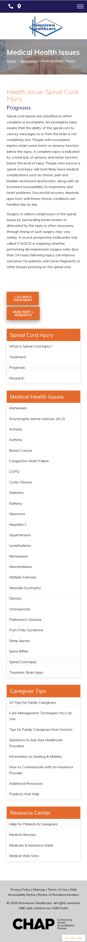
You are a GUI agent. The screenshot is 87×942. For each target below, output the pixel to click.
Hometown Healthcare (35, 903)
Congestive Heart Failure (29, 461)
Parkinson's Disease (25, 619)
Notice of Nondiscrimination (58, 895)
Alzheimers (18, 408)
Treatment (17, 357)
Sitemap (39, 890)
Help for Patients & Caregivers (33, 824)
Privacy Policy (20, 890)
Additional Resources (26, 783)
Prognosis (17, 367)
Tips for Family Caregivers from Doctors (40, 729)
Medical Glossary (22, 834)
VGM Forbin (60, 908)
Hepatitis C (18, 524)
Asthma (15, 439)
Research (16, 378)
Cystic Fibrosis (20, 482)
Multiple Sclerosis (22, 577)
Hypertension (20, 535)
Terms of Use (57, 890)
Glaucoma (17, 513)
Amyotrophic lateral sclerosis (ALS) (37, 418)
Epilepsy (16, 503)
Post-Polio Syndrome (26, 630)
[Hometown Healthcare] (43, 27)
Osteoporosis (19, 609)
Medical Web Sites (24, 855)
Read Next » (23, 313)
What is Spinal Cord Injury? (30, 346)
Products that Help (24, 794)
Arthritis (15, 429)
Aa (67, 938)
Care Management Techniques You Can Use (40, 716)
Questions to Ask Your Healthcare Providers (36, 743)
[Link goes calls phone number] (10, 6)
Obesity (15, 598)
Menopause (18, 556)
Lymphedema (20, 545)
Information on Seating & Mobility (35, 756)
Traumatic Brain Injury (26, 672)
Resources (28, 61)
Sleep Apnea (19, 640)
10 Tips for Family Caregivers (32, 702)
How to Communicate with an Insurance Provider (41, 770)
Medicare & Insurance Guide (31, 845)
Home (11, 61)
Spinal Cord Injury (23, 662)
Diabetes (16, 492)
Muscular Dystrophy (25, 588)
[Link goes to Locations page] (19, 6)
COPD (14, 471)
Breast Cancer (20, 450)
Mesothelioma (20, 566)
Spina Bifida (18, 651)
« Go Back (23, 298)
